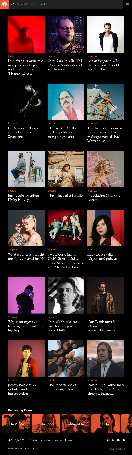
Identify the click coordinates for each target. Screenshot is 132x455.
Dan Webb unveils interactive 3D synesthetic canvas (101, 325)
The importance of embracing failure (62, 387)
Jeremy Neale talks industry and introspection (22, 389)
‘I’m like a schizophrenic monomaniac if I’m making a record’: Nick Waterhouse (105, 134)
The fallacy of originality (66, 195)
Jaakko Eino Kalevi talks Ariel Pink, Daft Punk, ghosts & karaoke (105, 389)
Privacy (28, 448)
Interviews (46, 440)
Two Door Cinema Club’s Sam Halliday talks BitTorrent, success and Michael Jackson (66, 260)
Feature (12, 56)
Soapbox (52, 190)
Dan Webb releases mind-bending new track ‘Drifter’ (62, 325)
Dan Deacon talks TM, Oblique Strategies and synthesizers (65, 64)
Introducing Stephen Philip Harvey (23, 197)
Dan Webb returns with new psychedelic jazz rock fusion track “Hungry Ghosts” (26, 66)
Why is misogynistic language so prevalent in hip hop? (26, 325)
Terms (35, 448)
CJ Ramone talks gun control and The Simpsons (24, 132)
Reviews (33, 440)
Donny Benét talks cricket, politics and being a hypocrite (62, 132)
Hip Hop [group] (46, 423)
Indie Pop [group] (16, 423)
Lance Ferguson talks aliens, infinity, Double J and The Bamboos (105, 64)
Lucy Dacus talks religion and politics (102, 256)
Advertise (18, 448)
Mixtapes (69, 440)
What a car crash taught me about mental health (26, 256)
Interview (52, 56)
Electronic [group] (76, 423)
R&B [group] (105, 423)
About (10, 448)
